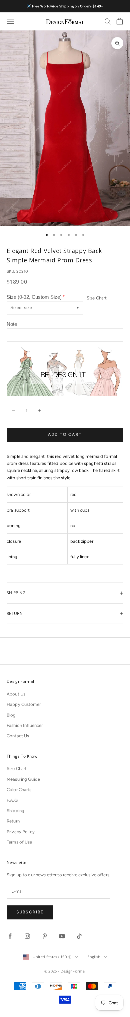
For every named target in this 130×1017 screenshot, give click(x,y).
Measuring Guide (23, 779)
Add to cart (65, 434)
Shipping (15, 810)
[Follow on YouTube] (62, 936)
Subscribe (30, 912)
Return (13, 820)
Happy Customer (24, 704)
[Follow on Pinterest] (44, 936)
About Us (16, 693)
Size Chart (97, 297)
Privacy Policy (21, 831)
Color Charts (19, 789)
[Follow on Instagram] (27, 936)
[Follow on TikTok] (79, 936)
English (93, 956)
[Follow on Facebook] (10, 936)
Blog (11, 715)
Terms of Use (19, 842)
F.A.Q (12, 800)
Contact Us (18, 735)
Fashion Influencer (25, 725)
